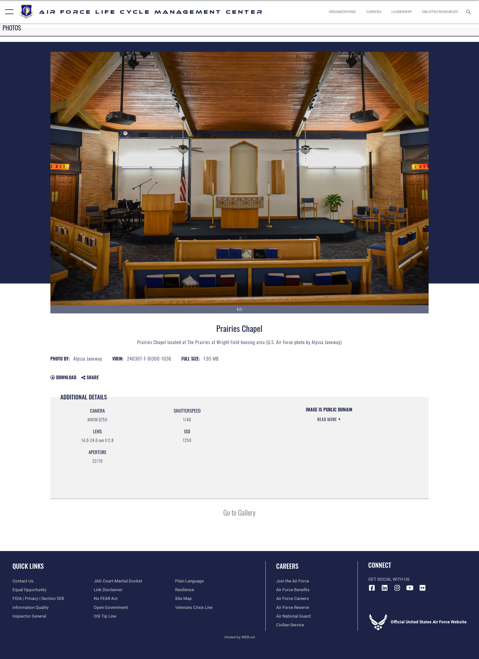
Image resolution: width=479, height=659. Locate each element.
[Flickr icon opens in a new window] (422, 587)
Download (65, 377)
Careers (287, 565)
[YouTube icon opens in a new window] (410, 587)
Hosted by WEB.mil (240, 637)
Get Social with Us (388, 579)
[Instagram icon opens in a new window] (397, 587)
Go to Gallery (239, 512)
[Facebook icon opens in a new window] (372, 587)
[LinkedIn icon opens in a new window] (384, 587)
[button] (8, 12)
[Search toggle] (469, 12)
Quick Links (28, 565)
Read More (327, 419)
